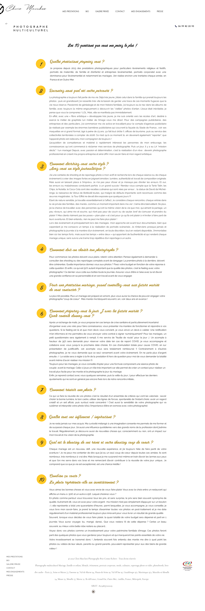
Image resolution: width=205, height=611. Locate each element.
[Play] (93, 591)
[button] (72, 11)
